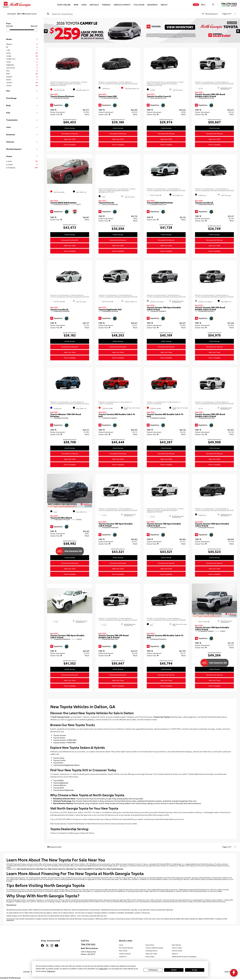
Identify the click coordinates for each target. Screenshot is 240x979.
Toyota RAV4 (58, 780)
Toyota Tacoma (59, 735)
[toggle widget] (234, 972)
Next (238, 31)
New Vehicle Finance (95, 823)
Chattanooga (73, 833)
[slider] (8, 29)
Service (107, 823)
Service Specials (117, 823)
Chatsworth (83, 833)
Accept (194, 970)
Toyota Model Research (77, 823)
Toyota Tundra (59, 737)
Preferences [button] (51, 971)
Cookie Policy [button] (103, 969)
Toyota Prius (58, 762)
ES (204, 5)
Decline (173, 970)
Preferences (153, 970)
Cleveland (62, 833)
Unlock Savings (69, 128)
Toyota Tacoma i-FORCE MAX (64, 740)
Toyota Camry (58, 758)
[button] (61, 115)
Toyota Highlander (60, 783)
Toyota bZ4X (58, 788)
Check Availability (70, 145)
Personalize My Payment (69, 134)
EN (197, 5)
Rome (92, 833)
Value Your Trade (70, 139)
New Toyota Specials (58, 823)
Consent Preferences (10, 977)
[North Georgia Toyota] (17, 5)
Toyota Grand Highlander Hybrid (66, 765)
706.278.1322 (229, 4)
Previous (46, 31)
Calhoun (53, 833)
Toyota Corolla (59, 760)
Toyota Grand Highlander (63, 790)
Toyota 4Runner (59, 785)
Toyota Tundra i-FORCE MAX (64, 742)
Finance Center (131, 823)
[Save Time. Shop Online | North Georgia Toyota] (142, 31)
